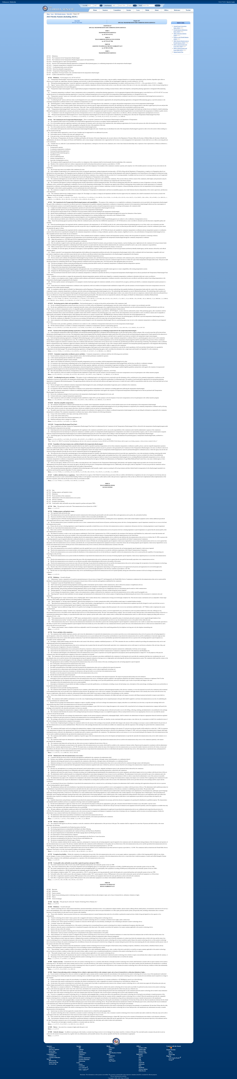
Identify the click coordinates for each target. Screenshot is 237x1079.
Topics (110, 1051)
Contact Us (111, 1059)
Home (95, 10)
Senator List (52, 1047)
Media (147, 10)
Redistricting (82, 1061)
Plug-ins (168, 1056)
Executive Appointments (84, 1057)
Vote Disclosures (53, 1052)
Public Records (142, 1071)
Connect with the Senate (173, 1046)
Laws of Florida (83, 1067)
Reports (81, 1056)
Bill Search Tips (52, 1060)
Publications (112, 1047)
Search (140, 5)
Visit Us (111, 1057)
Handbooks (141, 1067)
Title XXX (69, 14)
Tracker (188, 10)
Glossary (141, 1056)
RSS (171, 1047)
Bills (80, 1047)
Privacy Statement (115, 1076)
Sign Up (229, 2)
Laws (138, 10)
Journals (81, 1051)
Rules (140, 1066)
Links (140, 1061)
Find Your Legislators (54, 1049)
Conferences (82, 1054)
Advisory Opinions (143, 1069)
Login (233, 2)
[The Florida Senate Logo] (58, 8)
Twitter (169, 1047)
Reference (177, 10)
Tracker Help (172, 1054)
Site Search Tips (53, 1064)
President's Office (143, 1047)
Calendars (81, 1049)
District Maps (52, 1051)
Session (128, 10)
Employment (112, 1056)
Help (140, 1059)
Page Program (112, 1061)
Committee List (52, 1056)
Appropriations (82, 1052)
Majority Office (142, 1049)
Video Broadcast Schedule (115, 1052)
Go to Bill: (85, 5)
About (156, 10)
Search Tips (141, 1062)
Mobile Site (13, 2)
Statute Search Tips (178, 52)
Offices (166, 10)
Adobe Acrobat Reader (174, 1058)
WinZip (171, 1060)
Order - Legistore (83, 1069)
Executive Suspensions (84, 1059)
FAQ (140, 1057)
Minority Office (142, 1051)
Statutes (81, 1064)
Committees (117, 10)
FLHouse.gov (5, 2)
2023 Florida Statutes (60, 14)
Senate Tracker (171, 1049)
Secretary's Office (143, 1052)
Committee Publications (54, 1057)
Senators (105, 10)
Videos (110, 1049)
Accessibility (123, 1076)
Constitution (82, 1066)
